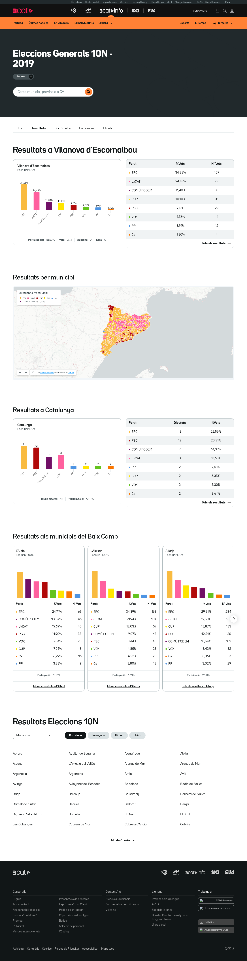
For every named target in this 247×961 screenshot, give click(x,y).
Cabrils (185, 824)
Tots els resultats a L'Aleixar (123, 686)
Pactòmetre (62, 128)
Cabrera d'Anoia (136, 824)
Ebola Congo (157, 2)
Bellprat (130, 804)
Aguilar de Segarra (82, 753)
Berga (184, 804)
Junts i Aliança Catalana (179, 2)
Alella (184, 753)
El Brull (185, 814)
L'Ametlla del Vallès (82, 763)
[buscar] (88, 91)
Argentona (76, 773)
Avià (183, 773)
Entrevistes (87, 128)
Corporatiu (200, 11)
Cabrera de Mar (79, 824)
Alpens (17, 763)
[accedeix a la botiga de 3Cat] (217, 10)
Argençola (20, 773)
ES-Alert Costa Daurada (208, 2)
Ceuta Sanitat (92, 2)
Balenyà (74, 794)
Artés (128, 773)
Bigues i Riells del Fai (27, 814)
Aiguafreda (132, 753)
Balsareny (132, 794)
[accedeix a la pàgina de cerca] (224, 10)
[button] (180, 243)
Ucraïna (124, 2)
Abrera (17, 753)
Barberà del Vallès (193, 794)
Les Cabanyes (23, 824)
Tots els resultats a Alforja (198, 686)
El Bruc (130, 814)
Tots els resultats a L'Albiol (49, 686)
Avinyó (17, 784)
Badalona (131, 784)
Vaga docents (109, 2)
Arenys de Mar (135, 763)
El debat (108, 128)
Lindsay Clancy (139, 2)
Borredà (74, 814)
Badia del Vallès (191, 784)
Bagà (16, 794)
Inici (21, 128)
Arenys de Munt (191, 763)
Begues (74, 804)
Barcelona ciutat (24, 804)
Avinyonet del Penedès (84, 784)
